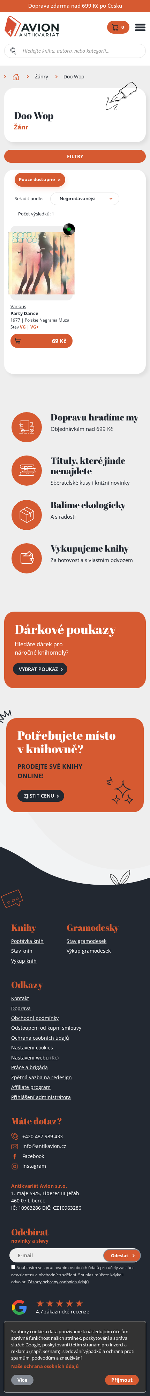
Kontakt (20, 998)
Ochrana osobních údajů (40, 1038)
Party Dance (24, 313)
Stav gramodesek (86, 941)
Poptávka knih (27, 941)
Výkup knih (24, 960)
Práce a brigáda (29, 1067)
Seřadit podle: (29, 198)
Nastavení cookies (32, 1047)
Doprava (21, 1008)
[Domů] (16, 76)
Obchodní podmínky (35, 1018)
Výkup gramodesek (89, 950)
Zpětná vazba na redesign (41, 1077)
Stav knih (21, 950)
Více (22, 1380)
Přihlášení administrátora (41, 1097)
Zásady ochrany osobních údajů (58, 1281)
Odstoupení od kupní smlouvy (46, 1027)
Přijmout (122, 1380)
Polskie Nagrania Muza (47, 320)
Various (18, 306)
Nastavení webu (35, 1057)
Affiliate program (31, 1087)
